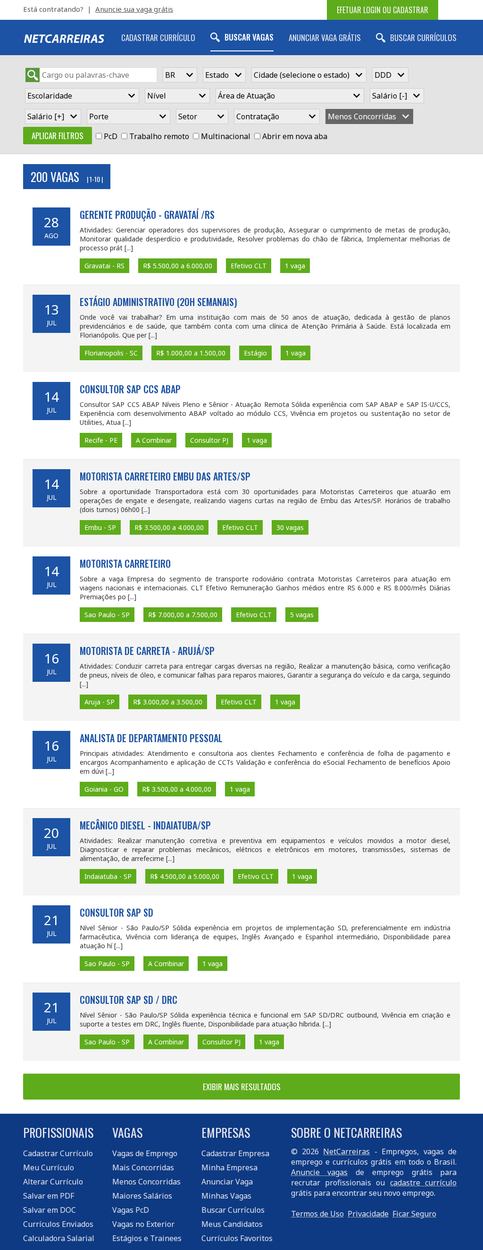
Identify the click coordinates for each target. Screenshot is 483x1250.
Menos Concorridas (146, 1181)
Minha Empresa (229, 1167)
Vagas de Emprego (144, 1153)
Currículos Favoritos (237, 1238)
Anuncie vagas (319, 1172)
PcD (110, 136)
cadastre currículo (423, 1182)
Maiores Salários (142, 1196)
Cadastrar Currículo (158, 37)
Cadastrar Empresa (235, 1153)
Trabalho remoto (159, 136)
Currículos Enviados (58, 1224)
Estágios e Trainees (147, 1238)
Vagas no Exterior (143, 1224)
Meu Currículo (48, 1167)
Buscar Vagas (249, 37)
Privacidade (368, 1214)
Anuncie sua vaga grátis (134, 9)
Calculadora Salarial (58, 1238)
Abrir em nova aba (294, 136)
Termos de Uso (317, 1214)
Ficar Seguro (414, 1214)
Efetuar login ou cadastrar (382, 10)
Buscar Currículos (423, 37)
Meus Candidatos (232, 1224)
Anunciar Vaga (227, 1181)
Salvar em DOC (49, 1210)
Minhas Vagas (226, 1196)
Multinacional (225, 136)
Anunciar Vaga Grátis (325, 37)
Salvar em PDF (48, 1196)
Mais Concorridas (143, 1167)
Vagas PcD (130, 1210)
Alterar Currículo (53, 1181)
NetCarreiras (346, 1151)
